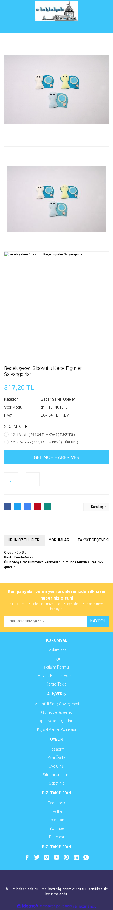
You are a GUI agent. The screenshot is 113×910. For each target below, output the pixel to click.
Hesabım (56, 749)
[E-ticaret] (56, 906)
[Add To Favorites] (11, 479)
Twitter (57, 811)
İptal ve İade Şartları (56, 721)
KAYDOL (98, 620)
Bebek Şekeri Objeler (58, 399)
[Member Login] (56, 27)
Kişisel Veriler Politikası (56, 729)
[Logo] (56, 11)
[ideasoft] (28, 906)
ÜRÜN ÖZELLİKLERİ (24, 540)
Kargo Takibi (56, 684)
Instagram (57, 820)
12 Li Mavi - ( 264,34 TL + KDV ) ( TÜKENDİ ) (43, 435)
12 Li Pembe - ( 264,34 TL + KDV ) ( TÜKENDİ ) (44, 442)
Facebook (56, 803)
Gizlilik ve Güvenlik (56, 712)
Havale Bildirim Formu (57, 675)
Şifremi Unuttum (56, 775)
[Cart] (100, 27)
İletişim (56, 658)
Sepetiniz (56, 783)
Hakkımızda (56, 650)
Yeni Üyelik (56, 757)
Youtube (56, 828)
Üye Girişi (56, 766)
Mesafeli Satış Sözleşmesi (56, 704)
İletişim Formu (56, 667)
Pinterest (56, 837)
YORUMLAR (59, 540)
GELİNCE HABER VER (57, 457)
